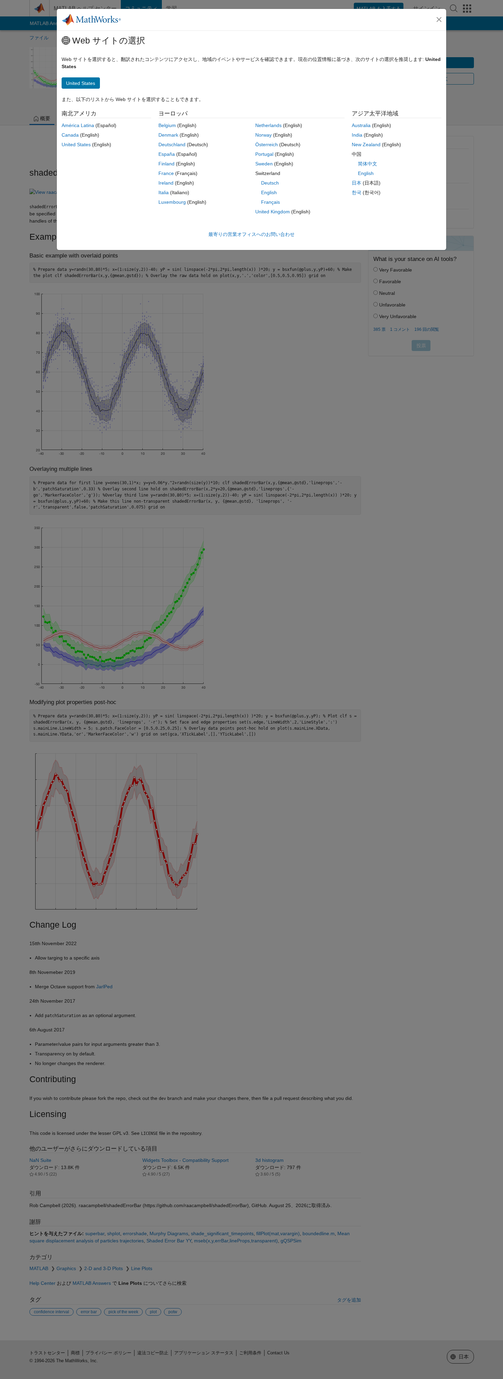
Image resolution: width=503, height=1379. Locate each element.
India (357, 135)
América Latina (78, 125)
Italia (163, 192)
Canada (70, 135)
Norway (263, 135)
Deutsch (270, 183)
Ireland (165, 183)
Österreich (266, 144)
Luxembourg (172, 202)
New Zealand (366, 144)
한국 (356, 192)
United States (76, 144)
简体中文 (367, 163)
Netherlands (268, 125)
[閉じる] (439, 19)
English (269, 192)
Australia (361, 125)
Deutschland (171, 144)
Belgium (167, 125)
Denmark (168, 135)
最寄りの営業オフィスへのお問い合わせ (251, 234)
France (166, 173)
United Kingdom (272, 211)
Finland (166, 163)
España (166, 154)
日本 (356, 183)
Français (270, 202)
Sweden (264, 163)
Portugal (264, 154)
